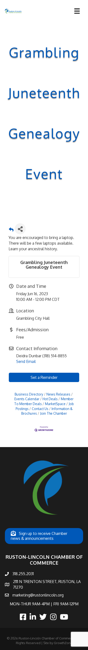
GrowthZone (63, 643)
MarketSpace (55, 404)
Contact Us (40, 409)
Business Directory (29, 394)
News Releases (58, 394)
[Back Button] (11, 230)
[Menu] (77, 11)
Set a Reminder (44, 377)
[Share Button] (20, 228)
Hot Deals (50, 399)
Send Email (26, 361)
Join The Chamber (53, 413)
